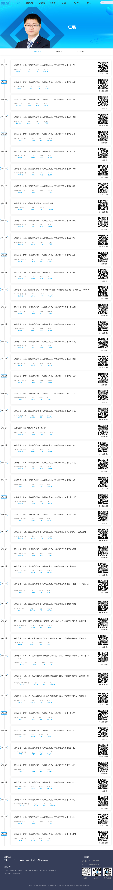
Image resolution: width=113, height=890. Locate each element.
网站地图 (81, 885)
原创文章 (59, 52)
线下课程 (37, 52)
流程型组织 (7, 873)
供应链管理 (52, 870)
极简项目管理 (17, 873)
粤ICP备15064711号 (73, 885)
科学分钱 (20, 870)
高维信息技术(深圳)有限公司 (48, 885)
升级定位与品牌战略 (10, 870)
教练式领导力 (29, 870)
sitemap (86, 885)
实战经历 (80, 52)
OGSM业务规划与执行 (41, 870)
